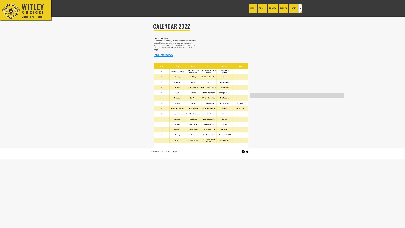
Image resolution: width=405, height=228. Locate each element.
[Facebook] (243, 151)
